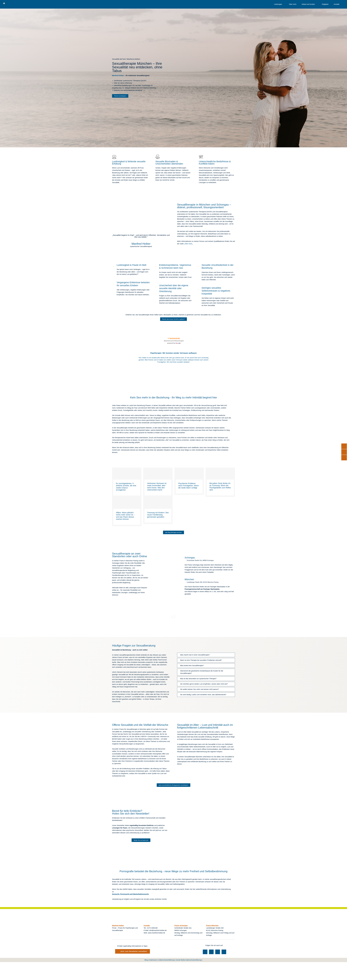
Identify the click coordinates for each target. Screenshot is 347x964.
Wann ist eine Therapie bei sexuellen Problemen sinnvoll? (201, 660)
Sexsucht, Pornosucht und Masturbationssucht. (130, 894)
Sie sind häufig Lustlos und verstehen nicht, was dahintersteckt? (203, 695)
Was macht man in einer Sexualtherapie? (195, 655)
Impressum (153, 960)
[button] (283, 4)
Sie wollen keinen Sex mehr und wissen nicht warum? (199, 689)
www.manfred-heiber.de (156, 933)
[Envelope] (344, 452)
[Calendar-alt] (344, 457)
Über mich (188, 244)
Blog (146, 960)
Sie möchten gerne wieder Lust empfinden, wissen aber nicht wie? (204, 684)
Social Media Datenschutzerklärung (188, 960)
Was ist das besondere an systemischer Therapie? (198, 679)
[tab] (206, 655)
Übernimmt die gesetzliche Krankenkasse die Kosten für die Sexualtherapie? (201, 672)
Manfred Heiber (118, 75)
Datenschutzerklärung (166, 960)
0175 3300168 (152, 928)
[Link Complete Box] (126, 482)
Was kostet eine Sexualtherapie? (192, 665)
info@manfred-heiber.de (158, 930)
